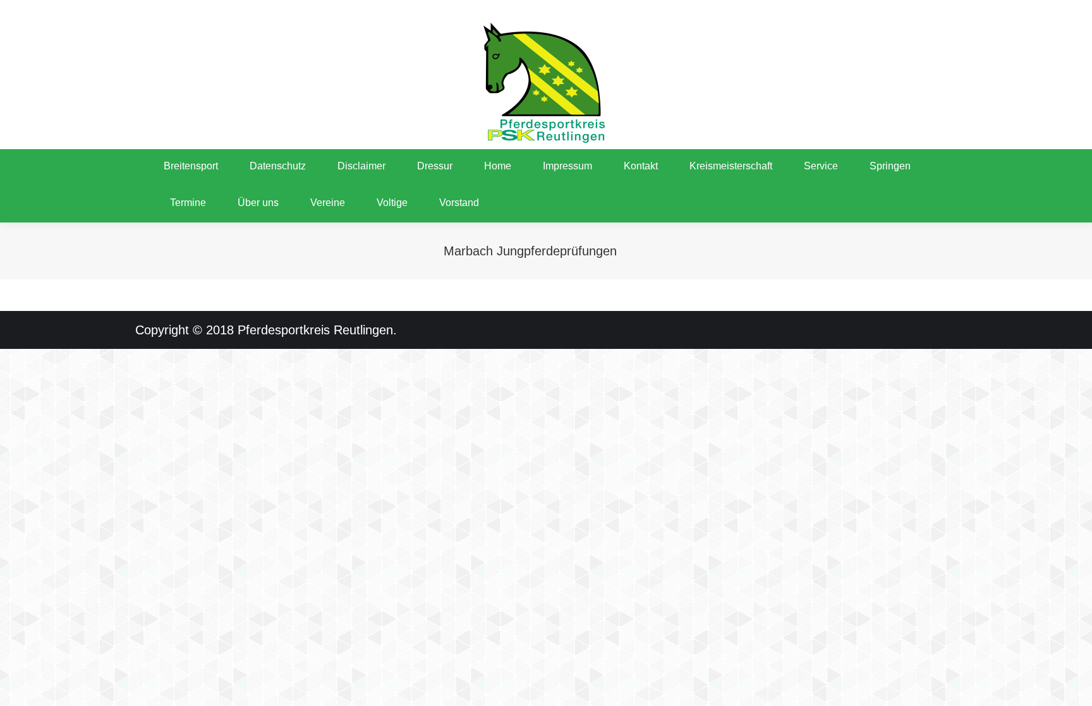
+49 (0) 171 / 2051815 (184, 13)
